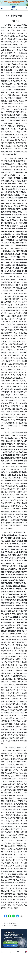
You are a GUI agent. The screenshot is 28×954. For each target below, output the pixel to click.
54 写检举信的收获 (12, 925)
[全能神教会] (14, 8)
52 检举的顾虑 (11, 923)
